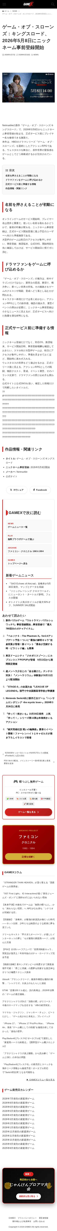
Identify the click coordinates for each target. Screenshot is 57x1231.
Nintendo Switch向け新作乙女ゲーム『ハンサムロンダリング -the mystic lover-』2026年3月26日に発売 (30, 702)
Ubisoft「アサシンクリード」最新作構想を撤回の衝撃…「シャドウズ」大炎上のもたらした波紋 (27, 981)
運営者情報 (43, 1218)
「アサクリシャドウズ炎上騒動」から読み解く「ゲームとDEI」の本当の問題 (28, 1055)
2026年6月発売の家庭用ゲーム (18, 1107)
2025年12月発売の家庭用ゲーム (19, 1131)
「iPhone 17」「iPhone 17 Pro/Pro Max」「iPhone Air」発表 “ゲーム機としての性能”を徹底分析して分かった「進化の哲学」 (28, 1027)
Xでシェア (19, 490)
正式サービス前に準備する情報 (20, 184)
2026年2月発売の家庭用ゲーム (18, 1123)
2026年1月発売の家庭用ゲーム (18, 1127)
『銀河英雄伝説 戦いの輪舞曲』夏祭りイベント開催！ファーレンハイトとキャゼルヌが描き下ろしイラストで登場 (29, 733)
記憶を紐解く (28, 856)
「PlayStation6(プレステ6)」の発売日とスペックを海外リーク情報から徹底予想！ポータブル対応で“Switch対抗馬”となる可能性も (27, 1068)
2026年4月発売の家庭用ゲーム (18, 1115)
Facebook (41, 490)
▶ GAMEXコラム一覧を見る (40, 1080)
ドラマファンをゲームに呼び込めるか (24, 180)
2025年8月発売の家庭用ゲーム (18, 1148)
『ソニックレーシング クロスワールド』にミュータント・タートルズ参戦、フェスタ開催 (30, 594)
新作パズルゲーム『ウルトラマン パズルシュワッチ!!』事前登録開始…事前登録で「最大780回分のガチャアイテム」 (29, 624)
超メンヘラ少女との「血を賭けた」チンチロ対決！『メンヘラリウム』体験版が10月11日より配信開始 (29, 675)
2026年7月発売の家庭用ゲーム (18, 1098)
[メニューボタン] (4, 4)
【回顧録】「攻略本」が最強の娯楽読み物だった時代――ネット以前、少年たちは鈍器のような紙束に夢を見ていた (28, 923)
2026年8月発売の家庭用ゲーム (18, 1102)
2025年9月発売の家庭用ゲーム (18, 1144)
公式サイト (11, 476)
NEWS (36, 55)
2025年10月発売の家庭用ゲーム (19, 1139)
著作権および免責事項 (21, 1221)
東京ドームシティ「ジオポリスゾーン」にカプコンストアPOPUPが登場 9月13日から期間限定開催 (29, 659)
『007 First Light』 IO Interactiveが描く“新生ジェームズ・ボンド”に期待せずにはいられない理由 (28, 895)
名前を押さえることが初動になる (21, 175)
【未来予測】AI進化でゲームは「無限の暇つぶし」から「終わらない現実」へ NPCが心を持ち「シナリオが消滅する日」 (28, 908)
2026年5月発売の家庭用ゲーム (18, 1111)
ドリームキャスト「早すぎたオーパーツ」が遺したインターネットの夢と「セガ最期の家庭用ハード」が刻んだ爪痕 (28, 938)
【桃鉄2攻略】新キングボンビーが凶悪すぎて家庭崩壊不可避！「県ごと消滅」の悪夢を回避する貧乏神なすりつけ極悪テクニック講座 (28, 968)
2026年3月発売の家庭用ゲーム (18, 1119)
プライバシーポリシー (27, 1218)
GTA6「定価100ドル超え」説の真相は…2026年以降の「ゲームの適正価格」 (28, 992)
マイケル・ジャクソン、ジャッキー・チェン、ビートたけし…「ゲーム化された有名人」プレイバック (28, 1014)
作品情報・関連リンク (16, 188)
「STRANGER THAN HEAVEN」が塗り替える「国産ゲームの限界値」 (28, 884)
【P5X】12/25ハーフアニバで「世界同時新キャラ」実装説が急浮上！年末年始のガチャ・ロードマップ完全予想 (28, 953)
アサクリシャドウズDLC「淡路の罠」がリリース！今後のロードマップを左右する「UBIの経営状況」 (27, 1003)
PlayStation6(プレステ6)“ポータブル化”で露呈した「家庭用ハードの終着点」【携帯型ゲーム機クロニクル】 (28, 1042)
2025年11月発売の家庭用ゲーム (18, 1135)
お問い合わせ (39, 1221)
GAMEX (12, 1218)
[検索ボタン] (53, 4)
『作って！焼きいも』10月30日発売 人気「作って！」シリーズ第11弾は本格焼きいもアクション (29, 717)
